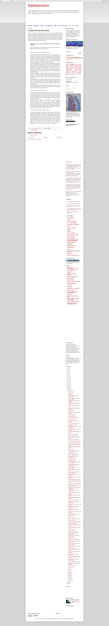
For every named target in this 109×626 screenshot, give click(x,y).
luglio (69, 570)
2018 (68, 372)
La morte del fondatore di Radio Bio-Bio (74, 528)
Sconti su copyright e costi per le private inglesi (74, 399)
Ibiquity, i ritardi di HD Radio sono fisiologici (73, 212)
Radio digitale (36, 25)
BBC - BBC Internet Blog (71, 221)
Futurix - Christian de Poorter (72, 276)
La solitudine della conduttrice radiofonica (73, 490)
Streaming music (49, 25)
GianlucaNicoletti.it (70, 278)
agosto (69, 569)
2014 (68, 379)
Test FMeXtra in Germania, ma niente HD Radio (73, 465)
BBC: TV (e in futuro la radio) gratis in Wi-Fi (74, 481)
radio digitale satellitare (73, 67)
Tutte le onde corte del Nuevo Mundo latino (73, 536)
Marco (71, 191)
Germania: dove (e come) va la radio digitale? (74, 505)
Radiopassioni (38, 5)
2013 (68, 380)
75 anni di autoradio (71, 537)
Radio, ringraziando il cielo (72, 531)
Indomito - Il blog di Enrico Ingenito (73, 281)
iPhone (75, 70)
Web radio (68, 65)
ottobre (69, 394)
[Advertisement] (48, 20)
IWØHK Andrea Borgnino (71, 283)
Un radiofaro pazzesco (72, 419)
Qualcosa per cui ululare (72, 523)
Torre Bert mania (71, 547)
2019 (68, 371)
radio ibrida (71, 74)
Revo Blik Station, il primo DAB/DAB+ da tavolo (74, 206)
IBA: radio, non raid (71, 517)
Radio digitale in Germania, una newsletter (73, 401)
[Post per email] (43, 128)
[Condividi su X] (47, 128)
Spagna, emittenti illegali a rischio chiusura (74, 550)
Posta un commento (33, 135)
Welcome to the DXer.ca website (73, 255)
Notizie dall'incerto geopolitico (73, 539)
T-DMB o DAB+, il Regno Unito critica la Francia (73, 544)
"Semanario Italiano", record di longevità (73, 429)
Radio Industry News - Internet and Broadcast (73, 251)
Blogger (71, 618)
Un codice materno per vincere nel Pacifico (74, 493)
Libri (69, 25)
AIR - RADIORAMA (70, 217)
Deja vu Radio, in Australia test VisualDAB (73, 507)
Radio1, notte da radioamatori (73, 500)
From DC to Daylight (71, 233)
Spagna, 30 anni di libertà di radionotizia (73, 555)
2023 (68, 368)
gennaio (69, 580)
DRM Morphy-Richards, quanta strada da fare (73, 560)
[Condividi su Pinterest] (49, 128)
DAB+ (67, 66)
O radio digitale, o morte (72, 424)
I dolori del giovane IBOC (72, 453)
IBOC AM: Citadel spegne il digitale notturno (74, 557)
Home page (29, 25)
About (76, 25)
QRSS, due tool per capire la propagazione (73, 457)
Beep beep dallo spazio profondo (74, 546)
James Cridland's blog (71, 238)
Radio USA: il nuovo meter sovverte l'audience (74, 477)
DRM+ (67, 73)
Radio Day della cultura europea (74, 514)
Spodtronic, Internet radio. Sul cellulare (73, 510)
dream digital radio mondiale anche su (74, 165)
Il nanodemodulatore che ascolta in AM (74, 470)
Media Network (70, 244)
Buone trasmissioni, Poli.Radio (73, 423)
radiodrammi (78, 72)
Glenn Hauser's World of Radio (72, 234)
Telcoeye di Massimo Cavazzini (73, 301)
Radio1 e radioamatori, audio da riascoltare (74, 475)
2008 (68, 388)
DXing (55, 25)
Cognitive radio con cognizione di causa (74, 404)
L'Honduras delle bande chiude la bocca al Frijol (74, 462)
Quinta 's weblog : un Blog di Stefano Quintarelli (72, 292)
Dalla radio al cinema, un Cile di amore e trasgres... (73, 472)
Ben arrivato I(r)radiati (72, 458)
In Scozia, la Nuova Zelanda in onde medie (74, 432)
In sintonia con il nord (72, 460)
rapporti (32, 129)
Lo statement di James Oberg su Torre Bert (74, 409)
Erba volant (69, 272)
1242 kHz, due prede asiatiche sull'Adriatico (73, 396)
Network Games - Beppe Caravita (73, 288)
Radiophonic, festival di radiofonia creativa (74, 413)
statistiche (35, 129)
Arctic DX (68, 219)
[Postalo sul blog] (46, 128)
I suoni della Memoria (72, 416)
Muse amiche (69, 286)
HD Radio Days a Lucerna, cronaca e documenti (74, 542)
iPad (68, 74)
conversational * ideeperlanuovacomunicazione (72, 268)
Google (73, 37)
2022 (68, 369)
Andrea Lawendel (73, 164)
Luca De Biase (69, 284)
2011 (68, 383)
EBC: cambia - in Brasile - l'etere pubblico (74, 421)
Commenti (69, 89)
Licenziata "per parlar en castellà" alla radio (74, 552)
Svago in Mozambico (72, 529)
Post (68, 87)
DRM (77, 66)
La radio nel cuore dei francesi (73, 439)
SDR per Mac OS (71, 515)
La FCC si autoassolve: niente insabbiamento (73, 533)
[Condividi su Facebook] (48, 128)
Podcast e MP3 (64, 25)
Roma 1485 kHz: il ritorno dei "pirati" (73, 201)
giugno (69, 572)
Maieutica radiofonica (72, 414)
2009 (68, 386)
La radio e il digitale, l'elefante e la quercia (74, 438)
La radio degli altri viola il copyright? (74, 521)
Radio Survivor (69, 253)
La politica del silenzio (72, 565)
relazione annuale (43, 34)
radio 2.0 (74, 65)
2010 (68, 385)
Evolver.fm (69, 231)
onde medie (78, 64)
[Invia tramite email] (45, 128)
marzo (69, 576)
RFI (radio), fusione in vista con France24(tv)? (73, 467)
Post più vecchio (59, 137)
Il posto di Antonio (70, 279)
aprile (69, 575)
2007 (68, 389)
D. (70, 171)
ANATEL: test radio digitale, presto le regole (74, 525)
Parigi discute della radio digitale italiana (74, 495)
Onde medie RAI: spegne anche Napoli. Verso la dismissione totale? (74, 209)
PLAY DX (68, 249)
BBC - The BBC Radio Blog (72, 222)
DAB (80, 65)
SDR (59, 25)
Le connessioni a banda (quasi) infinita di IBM (73, 451)
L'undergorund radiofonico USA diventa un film (73, 485)
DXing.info (69, 229)
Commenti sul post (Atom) (36, 139)
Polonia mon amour (70, 290)
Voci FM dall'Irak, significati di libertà (73, 203)
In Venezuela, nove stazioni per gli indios (74, 447)
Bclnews (68, 226)
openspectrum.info (70, 247)
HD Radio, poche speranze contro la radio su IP (74, 512)
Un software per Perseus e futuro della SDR (74, 564)
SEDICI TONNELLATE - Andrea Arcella (72, 296)
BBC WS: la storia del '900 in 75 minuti (73, 406)
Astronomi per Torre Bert (72, 435)
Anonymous (72, 184)
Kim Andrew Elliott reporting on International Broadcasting (73, 240)
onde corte (72, 66)
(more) (73, 169)
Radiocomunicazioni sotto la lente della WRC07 (74, 488)
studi (76, 73)
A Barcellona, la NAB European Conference (73, 502)
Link (73, 25)
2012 (68, 382)
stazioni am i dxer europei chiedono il (74, 179)
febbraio (69, 578)
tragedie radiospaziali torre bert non (73, 192)
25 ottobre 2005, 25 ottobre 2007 (74, 442)
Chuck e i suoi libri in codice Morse (74, 518)
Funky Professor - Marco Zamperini (71, 274)
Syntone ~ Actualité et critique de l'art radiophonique (73, 299)
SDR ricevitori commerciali (73, 71)
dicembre (70, 391)
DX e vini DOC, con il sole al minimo (74, 483)
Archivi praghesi (71, 410)
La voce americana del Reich (73, 417)
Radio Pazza (69, 294)
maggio (69, 573)
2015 (68, 377)
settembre (70, 567)
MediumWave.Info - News (72, 245)
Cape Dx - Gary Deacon (71, 227)
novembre (70, 392)
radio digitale (70, 64)
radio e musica (72, 73)
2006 (68, 581)
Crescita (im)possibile (71, 270)
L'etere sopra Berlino (72, 520)
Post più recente (31, 137)
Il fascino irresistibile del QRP (73, 454)
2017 (68, 374)
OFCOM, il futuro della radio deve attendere (74, 445)
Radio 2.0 (42, 25)
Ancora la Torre (71, 449)
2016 (68, 376)
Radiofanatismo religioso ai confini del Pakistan (74, 427)
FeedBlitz (76, 82)
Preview (67, 82)
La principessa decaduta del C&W (74, 479)
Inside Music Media (70, 236)
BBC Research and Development (73, 224)
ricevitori (74, 72)
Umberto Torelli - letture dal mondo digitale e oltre (72, 303)
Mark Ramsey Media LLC (71, 242)
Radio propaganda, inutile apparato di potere (74, 498)
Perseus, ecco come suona (73, 434)
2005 (68, 583)
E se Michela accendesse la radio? (74, 441)
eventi (76, 68)
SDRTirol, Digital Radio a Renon (73, 561)
